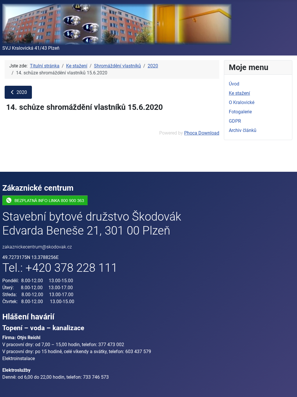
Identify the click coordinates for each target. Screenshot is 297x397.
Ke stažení (239, 93)
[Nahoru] (286, 386)
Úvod (234, 84)
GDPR (235, 121)
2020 (21, 92)
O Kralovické (241, 102)
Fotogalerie (240, 112)
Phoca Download (201, 133)
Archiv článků (242, 130)
